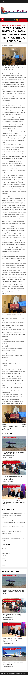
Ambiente (5, 437)
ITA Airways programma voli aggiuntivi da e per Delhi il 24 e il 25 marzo (7, 427)
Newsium (18, 673)
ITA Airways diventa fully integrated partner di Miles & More (20, 427)
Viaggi (24, 25)
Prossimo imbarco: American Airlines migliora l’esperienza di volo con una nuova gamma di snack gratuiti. (13, 538)
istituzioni (16, 25)
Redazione (5, 45)
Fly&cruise (4, 555)
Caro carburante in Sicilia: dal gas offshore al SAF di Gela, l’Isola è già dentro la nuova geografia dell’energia (13, 454)
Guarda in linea (23, 19)
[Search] (14, 19)
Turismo (21, 25)
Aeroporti (4, 25)
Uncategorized (5, 562)
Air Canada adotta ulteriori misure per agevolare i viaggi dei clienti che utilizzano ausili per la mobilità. (13, 478)
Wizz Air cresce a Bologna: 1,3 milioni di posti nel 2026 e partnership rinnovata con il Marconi (13, 502)
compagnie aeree (10, 25)
